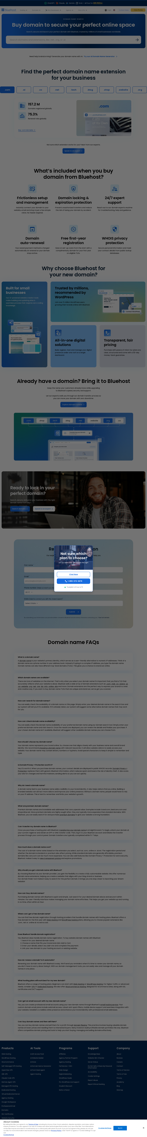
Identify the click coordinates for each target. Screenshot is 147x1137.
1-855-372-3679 (75, 581)
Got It (120, 1128)
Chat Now (73, 574)
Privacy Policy (56, 1131)
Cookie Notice (8, 1135)
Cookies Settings (104, 1128)
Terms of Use (33, 1124)
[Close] (143, 1127)
